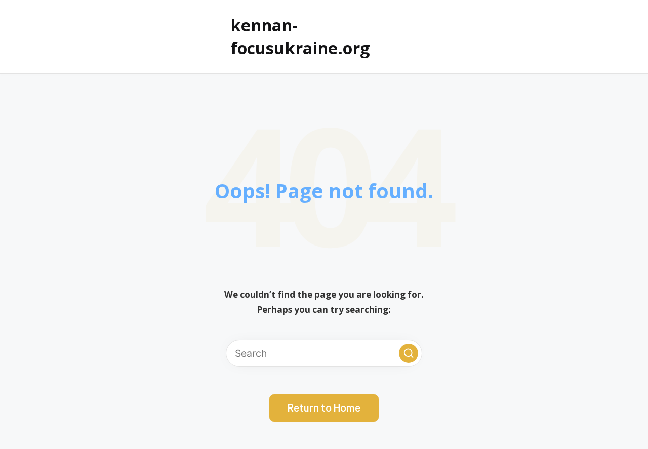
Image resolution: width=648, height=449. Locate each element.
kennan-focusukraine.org (300, 36)
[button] (408, 353)
